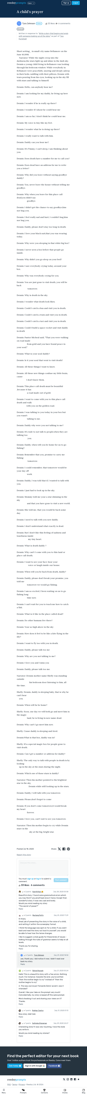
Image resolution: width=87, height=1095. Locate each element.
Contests (44, 1093)
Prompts (23, 1093)
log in (38, 879)
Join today (13, 1066)
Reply (21, 909)
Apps (30, 3)
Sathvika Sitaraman (39, 1023)
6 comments (64, 23)
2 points (28, 892)
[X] (64, 1079)
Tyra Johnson (39, 955)
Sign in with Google (33, 1066)
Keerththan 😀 (38, 892)
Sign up (66, 3)
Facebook (53, 1066)
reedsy (16, 3)
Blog (83, 1093)
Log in (75, 3)
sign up (30, 879)
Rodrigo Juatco (38, 1011)
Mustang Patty (38, 915)
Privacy (22, 1084)
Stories (65, 1093)
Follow (39, 23)
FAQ (9, 1084)
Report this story (24, 855)
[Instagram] (67, 1079)
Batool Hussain (38, 971)
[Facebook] (75, 1079)
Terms (14, 1084)
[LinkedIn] (71, 1079)
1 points (30, 955)
